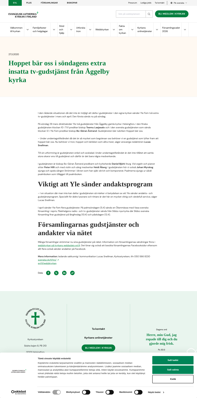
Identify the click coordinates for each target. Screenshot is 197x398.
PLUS (29, 3)
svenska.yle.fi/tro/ (47, 259)
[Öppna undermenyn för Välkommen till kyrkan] (27, 30)
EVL (15, 3)
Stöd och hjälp (61, 29)
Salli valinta (173, 369)
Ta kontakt (159, 3)
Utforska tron (80, 29)
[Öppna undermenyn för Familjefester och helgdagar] (53, 30)
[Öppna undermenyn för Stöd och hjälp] (71, 30)
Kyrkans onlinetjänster (144, 29)
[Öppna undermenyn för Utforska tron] (90, 30)
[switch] (86, 392)
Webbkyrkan (102, 29)
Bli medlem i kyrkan (171, 13)
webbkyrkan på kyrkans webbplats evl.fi (59, 245)
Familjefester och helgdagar (40, 29)
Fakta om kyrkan (122, 29)
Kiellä (173, 379)
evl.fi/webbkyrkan (47, 263)
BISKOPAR (72, 3)
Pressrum (132, 3)
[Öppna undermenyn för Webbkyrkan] (113, 30)
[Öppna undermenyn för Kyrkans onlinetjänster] (156, 30)
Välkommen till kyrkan (16, 29)
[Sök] (149, 14)
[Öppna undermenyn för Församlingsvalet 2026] (184, 30)
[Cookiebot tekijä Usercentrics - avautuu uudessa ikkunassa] (18, 392)
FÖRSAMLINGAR (49, 3)
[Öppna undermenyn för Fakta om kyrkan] (132, 30)
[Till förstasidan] (23, 14)
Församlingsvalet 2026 (171, 29)
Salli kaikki (173, 360)
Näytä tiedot (154, 392)
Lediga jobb (145, 3)
